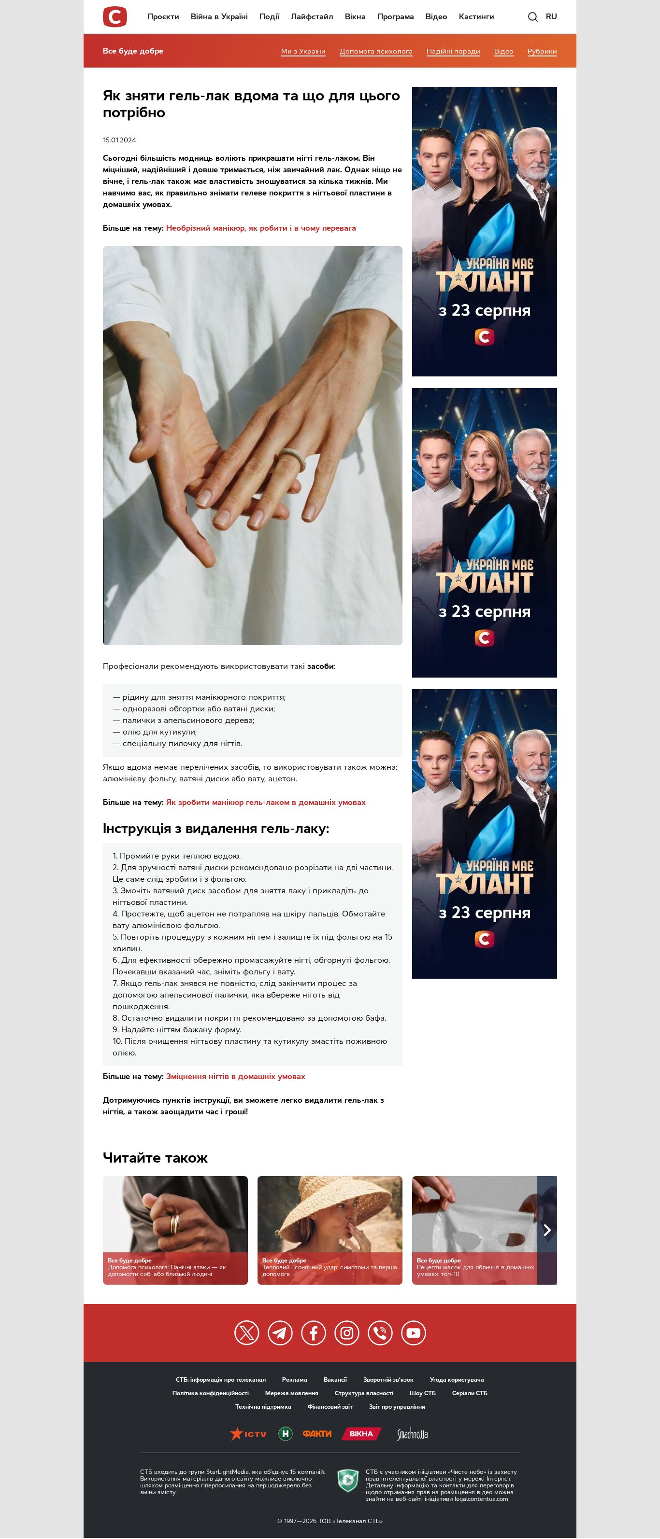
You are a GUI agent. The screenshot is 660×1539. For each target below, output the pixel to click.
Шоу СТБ (423, 1393)
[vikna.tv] (361, 1435)
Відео (436, 16)
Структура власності (364, 1393)
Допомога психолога (376, 51)
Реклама (294, 1379)
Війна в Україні (219, 16)
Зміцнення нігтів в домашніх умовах (235, 1076)
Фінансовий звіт (330, 1406)
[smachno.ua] (412, 1435)
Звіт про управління (397, 1406)
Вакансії (335, 1379)
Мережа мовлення (291, 1393)
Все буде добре (133, 50)
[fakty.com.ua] (316, 1435)
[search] (533, 17)
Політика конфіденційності (210, 1393)
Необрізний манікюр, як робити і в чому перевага (261, 228)
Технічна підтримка (263, 1406)
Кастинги (476, 16)
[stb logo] (115, 17)
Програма (395, 16)
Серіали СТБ (470, 1393)
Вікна (355, 16)
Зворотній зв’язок (388, 1379)
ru (551, 16)
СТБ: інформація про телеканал (221, 1379)
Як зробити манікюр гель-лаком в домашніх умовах (266, 802)
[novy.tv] (285, 1435)
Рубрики (542, 51)
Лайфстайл (312, 16)
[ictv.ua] (248, 1435)
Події (269, 16)
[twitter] (246, 1332)
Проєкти (163, 16)
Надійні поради (453, 51)
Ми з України (303, 51)
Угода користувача (457, 1379)
